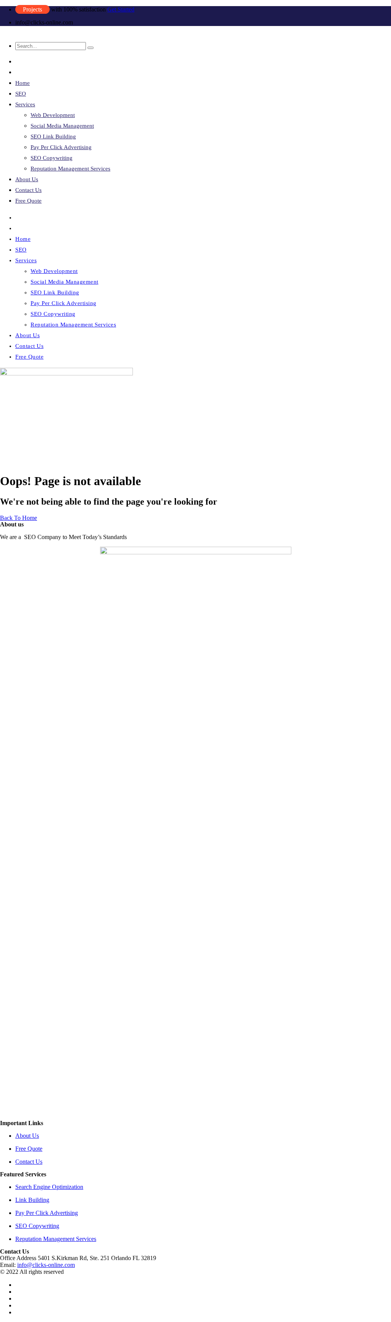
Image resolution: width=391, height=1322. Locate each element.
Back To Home (18, 518)
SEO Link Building (53, 136)
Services (25, 104)
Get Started (120, 9)
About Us (26, 179)
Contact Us (28, 190)
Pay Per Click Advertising (61, 147)
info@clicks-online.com (46, 1265)
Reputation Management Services (70, 169)
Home (22, 83)
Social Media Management (62, 126)
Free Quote (28, 201)
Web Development (53, 115)
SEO (20, 94)
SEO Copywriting (52, 158)
